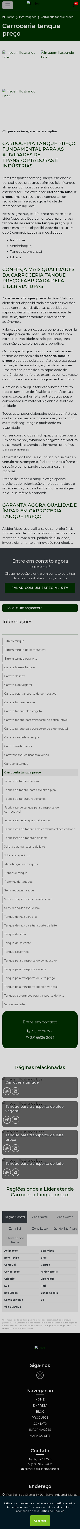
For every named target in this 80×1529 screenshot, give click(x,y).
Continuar (40, 1520)
